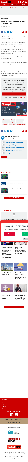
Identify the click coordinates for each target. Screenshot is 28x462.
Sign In (6, 419)
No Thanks (9, 234)
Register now (14, 94)
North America (6, 122)
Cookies (4, 406)
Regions (12, 122)
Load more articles (14, 197)
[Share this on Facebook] (2, 32)
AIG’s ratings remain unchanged (15, 183)
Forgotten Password (15, 419)
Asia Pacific (14, 4)
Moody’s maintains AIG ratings (17, 189)
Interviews (23, 7)
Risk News (5, 124)
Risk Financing (19, 122)
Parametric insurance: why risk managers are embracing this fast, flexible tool (20, 275)
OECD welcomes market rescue (17, 175)
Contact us (4, 399)
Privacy (3, 403)
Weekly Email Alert (21, 124)
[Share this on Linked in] (8, 32)
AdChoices (4, 404)
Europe (23, 4)
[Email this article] (11, 32)
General (13, 119)
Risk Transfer (5, 18)
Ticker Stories (12, 124)
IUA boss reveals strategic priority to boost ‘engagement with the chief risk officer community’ (20, 296)
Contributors (6, 421)
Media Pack (21, 421)
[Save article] (26, 32)
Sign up (4, 157)
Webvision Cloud (17, 458)
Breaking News (6, 119)
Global (5, 4)
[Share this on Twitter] (5, 32)
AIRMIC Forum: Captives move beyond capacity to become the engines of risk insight (20, 250)
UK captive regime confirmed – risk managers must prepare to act (6, 296)
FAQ (3, 408)
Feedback (14, 421)
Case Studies (11, 7)
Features (17, 7)
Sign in (9, 28)
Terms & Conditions (6, 401)
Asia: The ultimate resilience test (6, 273)
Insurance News (20, 119)
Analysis (4, 7)
